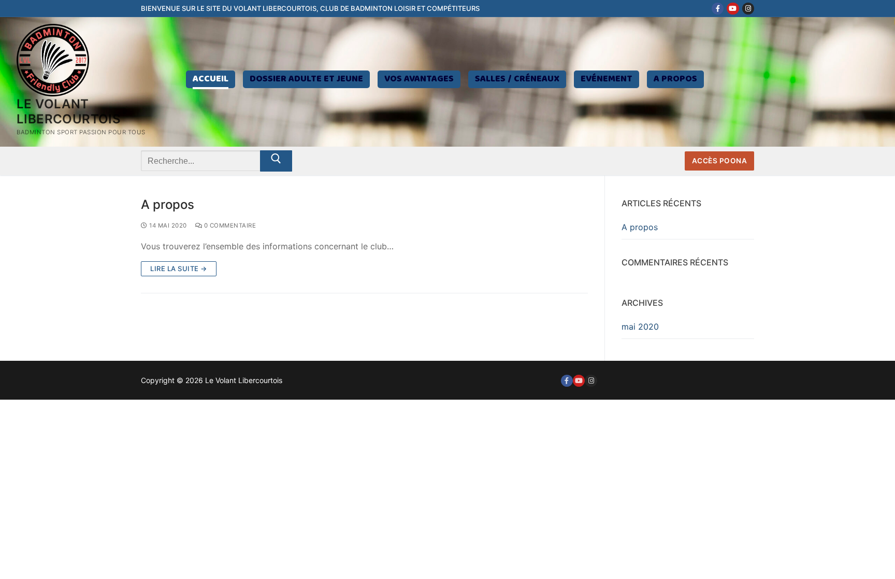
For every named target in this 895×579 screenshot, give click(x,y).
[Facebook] (718, 9)
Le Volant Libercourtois (69, 111)
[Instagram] (748, 9)
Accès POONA (719, 161)
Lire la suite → (178, 268)
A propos (167, 204)
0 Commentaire (229, 225)
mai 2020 (640, 326)
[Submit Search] (276, 161)
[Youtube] (733, 9)
